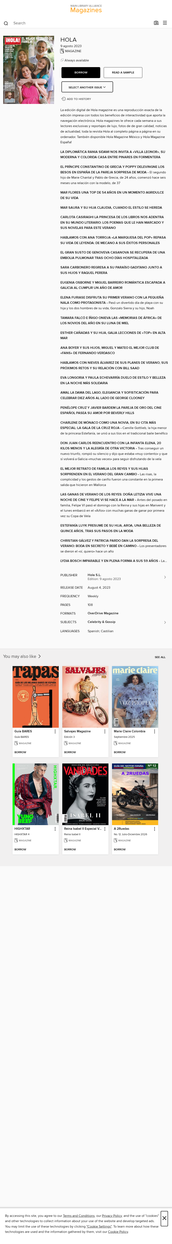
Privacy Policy (112, 1216)
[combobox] (77, 23)
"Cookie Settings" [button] (99, 1226)
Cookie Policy (118, 1232)
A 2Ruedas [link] (121, 829)
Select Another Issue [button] (86, 87)
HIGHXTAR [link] (22, 829)
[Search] (6, 23)
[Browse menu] (165, 23)
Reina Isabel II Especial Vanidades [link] (83, 829)
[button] (80, 72)
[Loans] (156, 24)
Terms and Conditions (79, 1216)
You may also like (20, 656)
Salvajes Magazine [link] (77, 731)
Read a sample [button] (123, 72)
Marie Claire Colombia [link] (129, 731)
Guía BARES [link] (23, 731)
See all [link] (160, 657)
